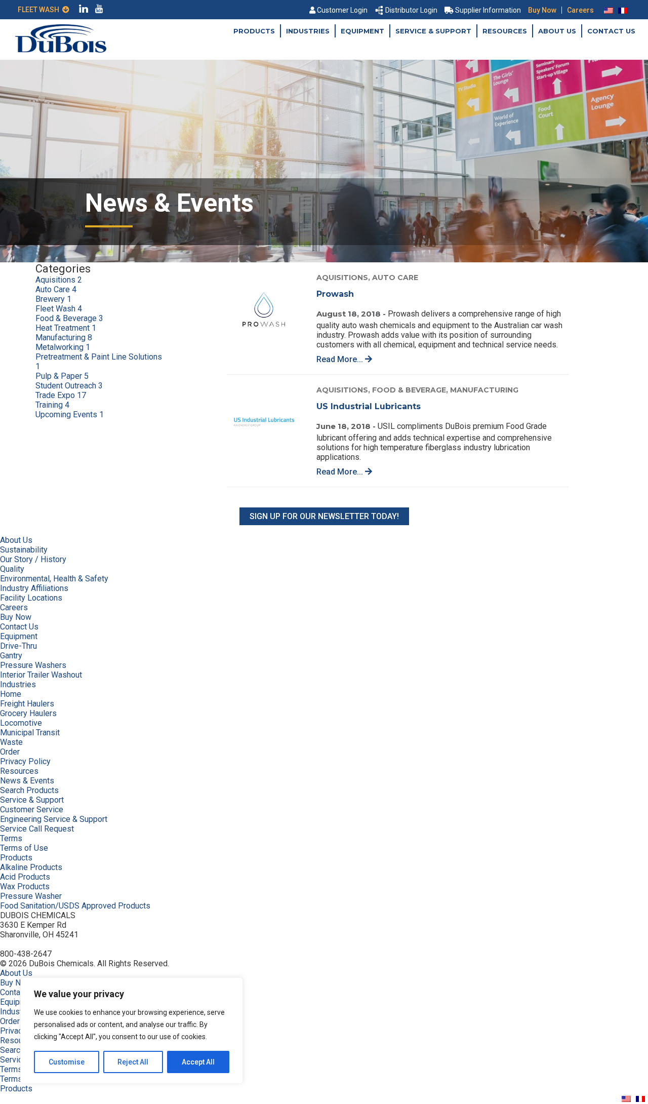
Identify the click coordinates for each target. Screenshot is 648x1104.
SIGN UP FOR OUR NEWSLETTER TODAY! (324, 516)
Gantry (11, 655)
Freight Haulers (27, 703)
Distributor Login (411, 10)
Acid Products (25, 877)
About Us (557, 31)
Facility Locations (31, 598)
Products (254, 31)
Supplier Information (488, 10)
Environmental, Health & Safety (54, 578)
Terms (11, 838)
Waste (11, 742)
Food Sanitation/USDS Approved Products (75, 906)
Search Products (29, 790)
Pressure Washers (33, 665)
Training (52, 405)
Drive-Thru (18, 646)
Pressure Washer (31, 896)
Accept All (198, 1062)
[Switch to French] (623, 10)
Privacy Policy (25, 761)
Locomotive (21, 723)
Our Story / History (33, 559)
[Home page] (60, 50)
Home (10, 694)
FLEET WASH (40, 10)
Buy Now (542, 10)
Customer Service (31, 809)
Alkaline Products (31, 867)
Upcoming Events (69, 414)
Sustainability (24, 550)
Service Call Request (37, 829)
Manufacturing (63, 337)
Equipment (362, 31)
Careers (580, 10)
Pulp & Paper (62, 376)
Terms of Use (24, 848)
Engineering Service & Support (53, 819)
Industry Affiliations (34, 588)
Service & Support (433, 31)
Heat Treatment (65, 328)
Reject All (132, 1062)
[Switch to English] (608, 10)
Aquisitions (58, 280)
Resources (504, 31)
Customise (67, 1062)
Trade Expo (60, 395)
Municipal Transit (30, 732)
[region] (131, 1030)
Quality (12, 569)
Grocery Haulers (28, 713)
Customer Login (342, 10)
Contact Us (611, 31)
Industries (308, 31)
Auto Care (55, 289)
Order (10, 752)
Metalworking (62, 347)
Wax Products (25, 886)
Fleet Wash (58, 308)
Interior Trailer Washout (41, 675)
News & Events (27, 780)
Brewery (53, 299)
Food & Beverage (69, 318)
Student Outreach (69, 385)
